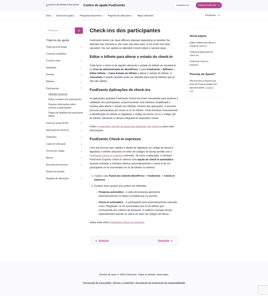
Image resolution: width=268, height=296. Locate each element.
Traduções (51, 137)
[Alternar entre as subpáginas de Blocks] (81, 157)
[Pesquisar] (79, 30)
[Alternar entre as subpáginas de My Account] (81, 60)
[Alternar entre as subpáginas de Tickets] (81, 81)
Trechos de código (55, 151)
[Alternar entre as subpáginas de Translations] (81, 137)
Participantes (52, 88)
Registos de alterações (57, 178)
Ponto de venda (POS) (57, 123)
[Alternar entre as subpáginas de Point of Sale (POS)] (81, 123)
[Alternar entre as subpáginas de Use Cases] (81, 144)
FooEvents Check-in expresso (106, 155)
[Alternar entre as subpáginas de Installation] (81, 67)
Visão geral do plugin (56, 47)
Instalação (51, 67)
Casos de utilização (56, 144)
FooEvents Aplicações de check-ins (201, 53)
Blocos (49, 158)
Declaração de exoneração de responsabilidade (160, 282)
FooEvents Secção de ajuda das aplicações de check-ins (130, 126)
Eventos (50, 74)
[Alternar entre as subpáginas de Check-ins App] (81, 130)
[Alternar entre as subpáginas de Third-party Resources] (81, 164)
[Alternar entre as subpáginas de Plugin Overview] (81, 46)
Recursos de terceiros (57, 165)
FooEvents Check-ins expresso (127, 222)
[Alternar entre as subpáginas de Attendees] (81, 88)
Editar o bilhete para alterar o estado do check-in (203, 44)
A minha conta (53, 60)
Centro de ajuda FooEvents (104, 5)
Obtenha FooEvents (207, 5)
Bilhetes (50, 81)
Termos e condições (123, 282)
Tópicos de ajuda (57, 40)
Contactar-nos (182, 5)
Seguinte (163, 240)
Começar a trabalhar (56, 54)
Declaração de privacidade (97, 282)
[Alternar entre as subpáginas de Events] (81, 74)
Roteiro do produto (55, 171)
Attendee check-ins (57, 94)
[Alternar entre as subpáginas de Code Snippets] (81, 150)
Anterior (104, 240)
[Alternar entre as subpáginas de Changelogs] (81, 178)
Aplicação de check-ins (57, 130)
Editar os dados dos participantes (64, 99)
